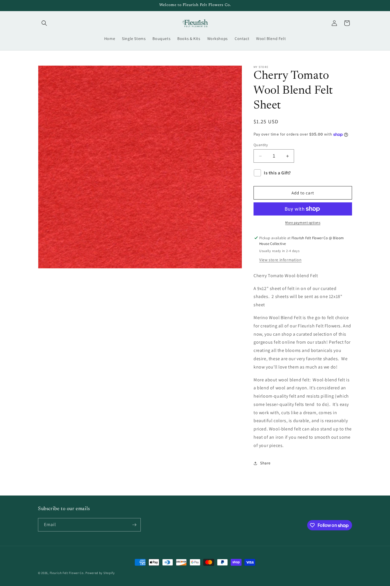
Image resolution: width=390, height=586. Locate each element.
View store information (280, 259)
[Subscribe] (134, 524)
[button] (44, 23)
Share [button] (265, 463)
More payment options (302, 222)
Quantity (261, 144)
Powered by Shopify (100, 573)
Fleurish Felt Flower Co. (68, 573)
